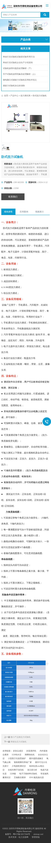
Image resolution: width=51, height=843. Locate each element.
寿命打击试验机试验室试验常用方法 (19, 57)
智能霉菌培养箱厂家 (23, 762)
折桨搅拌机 (31, 751)
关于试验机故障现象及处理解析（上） (20, 74)
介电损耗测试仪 (19, 766)
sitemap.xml (38, 834)
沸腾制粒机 (30, 755)
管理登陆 (36, 837)
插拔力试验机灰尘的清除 (14, 86)
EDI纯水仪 (16, 755)
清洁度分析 (32, 770)
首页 (6, 96)
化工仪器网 (23, 837)
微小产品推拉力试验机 (20, 737)
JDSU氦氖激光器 (36, 777)
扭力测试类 (25, 96)
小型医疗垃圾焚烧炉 (17, 758)
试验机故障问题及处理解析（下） (18, 68)
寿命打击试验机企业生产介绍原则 (18, 63)
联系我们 (12, 197)
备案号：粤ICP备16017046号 (17, 834)
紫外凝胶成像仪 (36, 758)
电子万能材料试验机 (28, 774)
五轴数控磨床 (20, 777)
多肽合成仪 (18, 751)
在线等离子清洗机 (16, 770)
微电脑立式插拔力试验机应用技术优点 (20, 80)
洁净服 (13, 774)
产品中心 (14, 96)
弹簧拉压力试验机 (18, 742)
